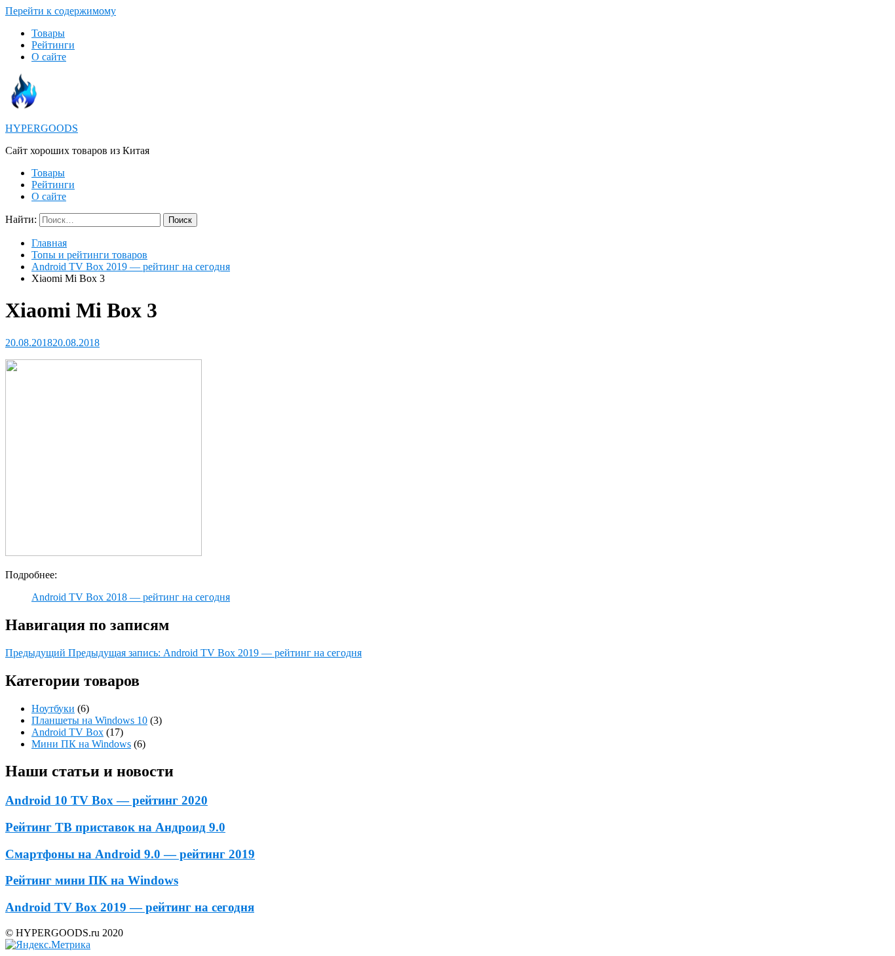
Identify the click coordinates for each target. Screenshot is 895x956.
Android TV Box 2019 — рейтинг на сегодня (130, 266)
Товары (48, 33)
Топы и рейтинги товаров (89, 254)
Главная (49, 243)
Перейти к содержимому (60, 10)
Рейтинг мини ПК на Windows (91, 880)
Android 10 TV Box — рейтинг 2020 (106, 800)
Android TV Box (67, 732)
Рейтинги (53, 44)
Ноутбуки (53, 708)
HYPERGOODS (41, 128)
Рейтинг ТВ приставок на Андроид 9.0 (115, 827)
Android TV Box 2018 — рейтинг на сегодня (130, 597)
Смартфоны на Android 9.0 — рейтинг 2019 (130, 854)
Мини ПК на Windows (81, 743)
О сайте (48, 56)
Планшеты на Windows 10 (89, 720)
